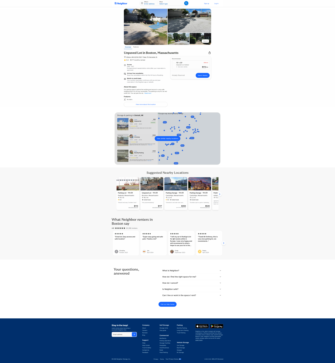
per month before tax (133, 207)
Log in (216, 3)
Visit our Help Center (167, 304)
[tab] (128, 47)
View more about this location (146, 104)
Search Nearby (203, 75)
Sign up (206, 3)
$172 (204, 67)
